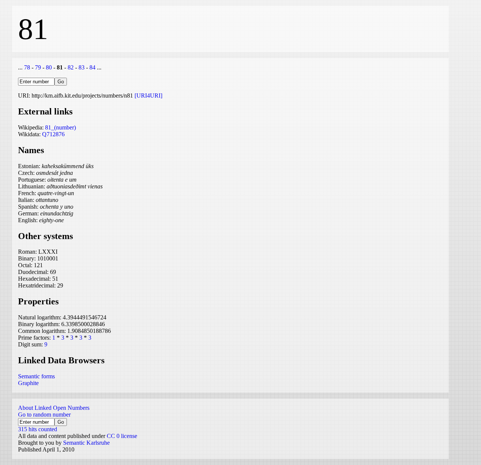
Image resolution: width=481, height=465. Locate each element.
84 (92, 67)
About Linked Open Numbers (53, 408)
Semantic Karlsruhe (86, 442)
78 (27, 67)
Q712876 (53, 134)
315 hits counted (37, 429)
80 (49, 67)
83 (82, 67)
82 (71, 67)
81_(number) (60, 127)
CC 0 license (122, 436)
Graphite (28, 383)
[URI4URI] (148, 95)
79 (38, 67)
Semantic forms (36, 376)
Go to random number (44, 414)
